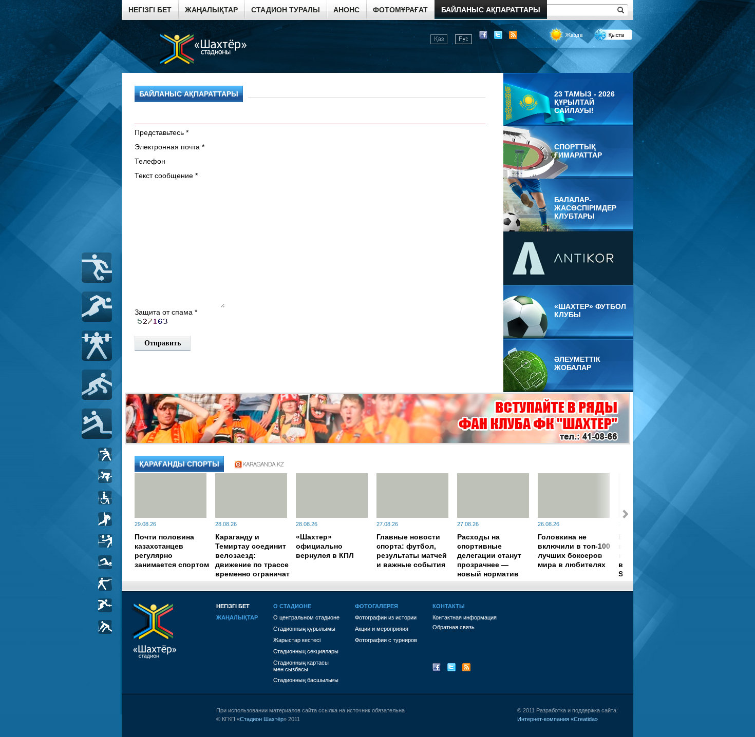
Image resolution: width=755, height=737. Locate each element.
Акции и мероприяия (381, 629)
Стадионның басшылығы (305, 680)
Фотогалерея (376, 606)
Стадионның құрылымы (304, 629)
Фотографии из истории (386, 617)
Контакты (448, 606)
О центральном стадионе (306, 617)
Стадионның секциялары (305, 651)
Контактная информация (464, 617)
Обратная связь (453, 627)
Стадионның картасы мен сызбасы (301, 666)
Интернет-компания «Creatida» (557, 719)
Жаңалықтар (211, 10)
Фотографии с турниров (386, 640)
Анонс (346, 10)
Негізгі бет (150, 10)
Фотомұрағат (400, 10)
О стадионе (292, 606)
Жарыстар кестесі (296, 640)
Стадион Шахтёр (262, 719)
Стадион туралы (285, 10)
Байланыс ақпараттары (490, 10)
